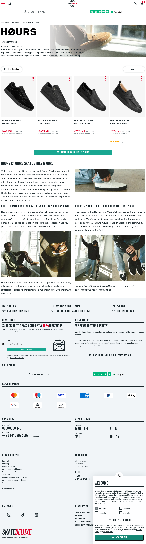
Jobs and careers (81, 466)
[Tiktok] (23, 515)
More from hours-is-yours (75, 152)
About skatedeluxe (82, 461)
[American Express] (84, 396)
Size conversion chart (18, 311)
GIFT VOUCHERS (82, 479)
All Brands (79, 464)
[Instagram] (9, 515)
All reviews (6, 475)
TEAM (77, 476)
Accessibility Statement (84, 525)
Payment (5, 461)
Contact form (34, 436)
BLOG (77, 472)
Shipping (11, 306)
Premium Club (82, 320)
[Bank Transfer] (37, 406)
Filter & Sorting (13, 69)
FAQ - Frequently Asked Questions (73, 311)
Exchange (122, 306)
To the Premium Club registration (112, 355)
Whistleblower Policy (83, 522)
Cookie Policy (80, 519)
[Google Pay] (14, 406)
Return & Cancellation (10, 466)
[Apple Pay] (131, 396)
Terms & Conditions (82, 512)
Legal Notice (81, 506)
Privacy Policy (80, 516)
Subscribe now (26, 350)
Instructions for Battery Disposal (14, 480)
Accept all (121, 537)
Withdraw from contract (12, 489)
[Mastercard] (14, 396)
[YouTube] (36, 515)
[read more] (75, 55)
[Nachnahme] (61, 406)
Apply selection (121, 520)
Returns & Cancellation (68, 306)
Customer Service (126, 311)
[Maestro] (37, 396)
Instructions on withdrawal (12, 469)
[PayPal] (108, 396)
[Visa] (61, 396)
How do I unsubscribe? (17, 358)
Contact (5, 483)
